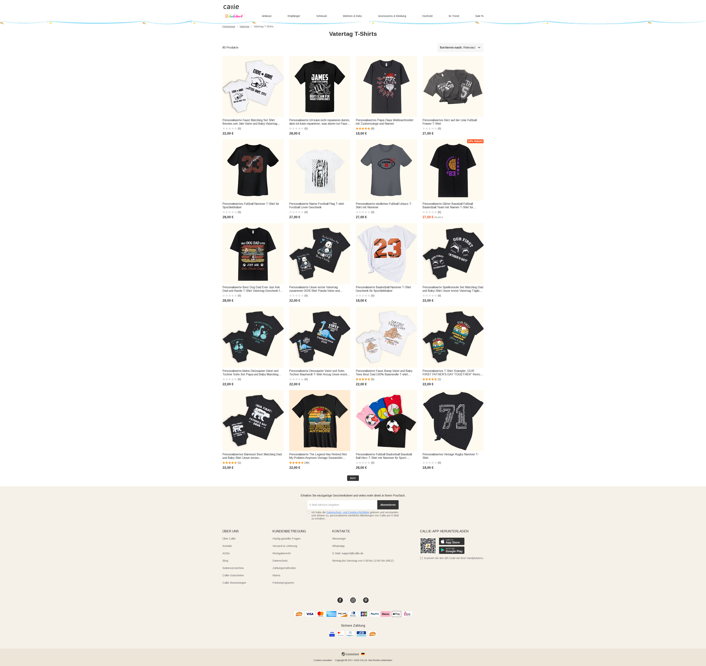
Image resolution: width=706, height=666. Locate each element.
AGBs (226, 553)
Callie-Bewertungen (234, 582)
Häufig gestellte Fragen (286, 538)
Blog (225, 560)
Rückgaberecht (281, 553)
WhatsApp (338, 545)
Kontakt (227, 545)
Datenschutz (280, 560)
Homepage (228, 26)
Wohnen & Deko (352, 16)
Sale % (479, 16)
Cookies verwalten (322, 660)
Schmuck (321, 16)
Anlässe (267, 16)
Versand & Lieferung (284, 545)
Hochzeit (427, 16)
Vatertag (244, 26)
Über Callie (229, 538)
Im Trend (454, 16)
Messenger (339, 538)
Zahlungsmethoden (284, 567)
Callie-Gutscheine (233, 575)
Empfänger (294, 16)
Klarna (276, 575)
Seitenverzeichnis (233, 567)
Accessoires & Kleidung (392, 16)
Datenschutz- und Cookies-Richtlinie (348, 512)
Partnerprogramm (283, 582)
